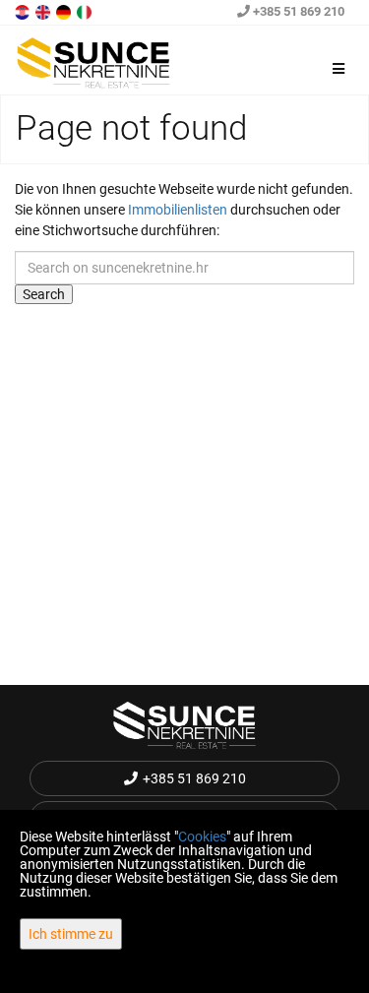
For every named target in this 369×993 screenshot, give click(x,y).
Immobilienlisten (177, 209)
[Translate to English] (44, 11)
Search (44, 294)
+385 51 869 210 (297, 11)
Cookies (202, 836)
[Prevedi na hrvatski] (23, 11)
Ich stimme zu (71, 934)
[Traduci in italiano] (85, 11)
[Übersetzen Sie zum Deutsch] (65, 11)
